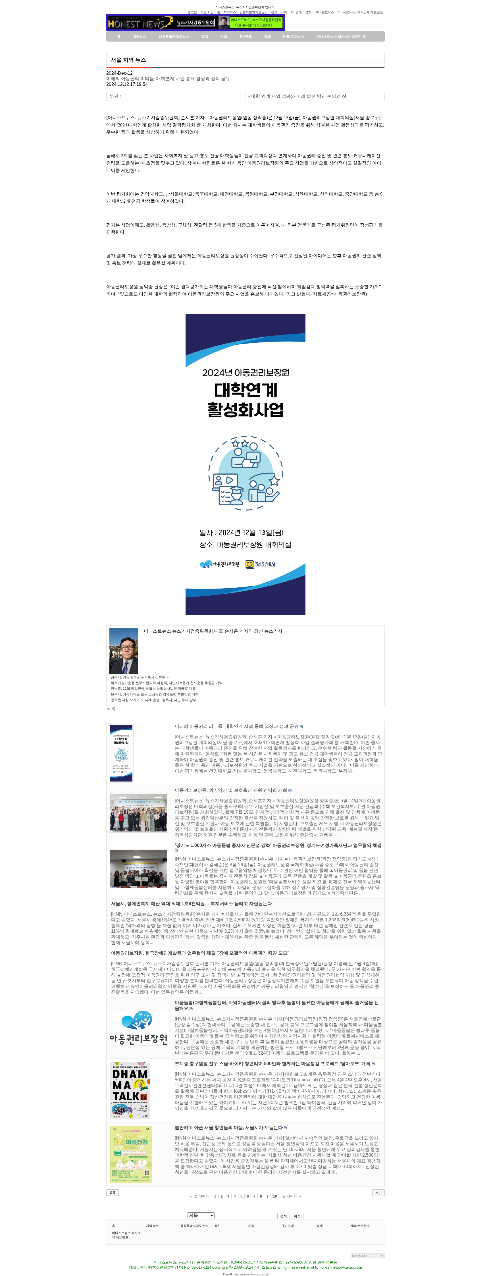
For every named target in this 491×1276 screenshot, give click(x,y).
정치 (217, 1225)
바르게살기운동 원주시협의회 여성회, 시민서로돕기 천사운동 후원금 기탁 (166, 683)
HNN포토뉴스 (360, 1225)
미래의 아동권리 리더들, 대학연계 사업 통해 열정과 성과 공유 (168, 78)
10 (275, 1196)
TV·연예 (288, 1225)
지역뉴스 (152, 1225)
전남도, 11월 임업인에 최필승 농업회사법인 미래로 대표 (153, 689)
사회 (251, 1225)
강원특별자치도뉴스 (194, 1225)
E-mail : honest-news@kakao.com (245, 1274)
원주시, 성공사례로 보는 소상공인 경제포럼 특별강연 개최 (155, 694)
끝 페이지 (289, 1196)
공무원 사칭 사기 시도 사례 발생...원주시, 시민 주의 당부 (153, 700)
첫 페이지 (201, 1196)
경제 (320, 1225)
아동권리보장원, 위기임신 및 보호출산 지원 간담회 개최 (231, 790)
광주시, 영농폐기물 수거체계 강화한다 (140, 677)
